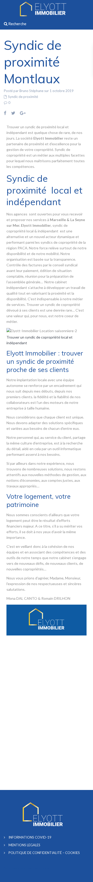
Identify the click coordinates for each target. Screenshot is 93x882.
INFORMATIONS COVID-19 (30, 837)
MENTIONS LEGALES (24, 845)
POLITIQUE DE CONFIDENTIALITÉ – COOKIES (44, 853)
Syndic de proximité (23, 97)
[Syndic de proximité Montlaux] (41, 330)
